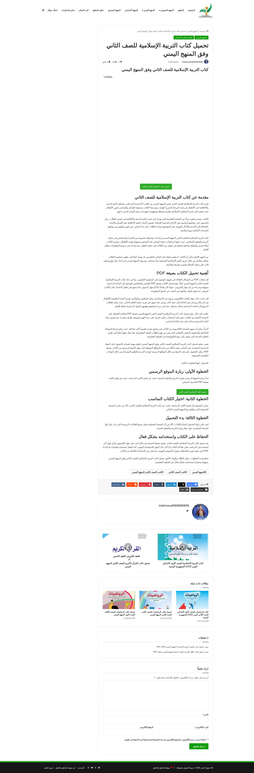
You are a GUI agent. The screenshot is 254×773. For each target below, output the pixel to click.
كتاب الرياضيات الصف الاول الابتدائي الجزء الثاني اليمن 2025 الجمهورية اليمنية (192, 615)
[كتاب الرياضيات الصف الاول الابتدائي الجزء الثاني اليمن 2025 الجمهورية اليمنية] (192, 600)
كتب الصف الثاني (177, 472)
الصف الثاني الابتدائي (183, 37)
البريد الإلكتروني (201, 727)
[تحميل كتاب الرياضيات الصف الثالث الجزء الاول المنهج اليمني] (119, 600)
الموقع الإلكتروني (146, 727)
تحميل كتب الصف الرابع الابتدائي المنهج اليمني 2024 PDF (180, 647)
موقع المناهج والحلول (161, 768)
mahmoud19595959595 (192, 62)
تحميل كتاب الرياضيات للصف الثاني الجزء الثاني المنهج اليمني (157, 613)
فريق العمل (48, 768)
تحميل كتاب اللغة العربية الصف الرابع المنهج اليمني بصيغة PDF (178, 652)
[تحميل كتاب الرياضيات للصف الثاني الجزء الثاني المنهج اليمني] (155, 600)
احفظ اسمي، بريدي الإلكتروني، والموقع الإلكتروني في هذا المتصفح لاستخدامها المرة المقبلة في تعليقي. (165, 739)
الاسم (205, 714)
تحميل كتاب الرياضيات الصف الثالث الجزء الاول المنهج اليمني (120, 613)
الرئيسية (191, 10)
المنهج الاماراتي (131, 10)
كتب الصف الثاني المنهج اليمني (147, 472)
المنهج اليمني (149, 10)
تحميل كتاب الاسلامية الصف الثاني (156, 186)
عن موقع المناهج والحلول (65, 768)
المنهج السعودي (167, 10)
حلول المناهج (98, 10)
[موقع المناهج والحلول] (205, 10)
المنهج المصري (114, 10)
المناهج (181, 10)
